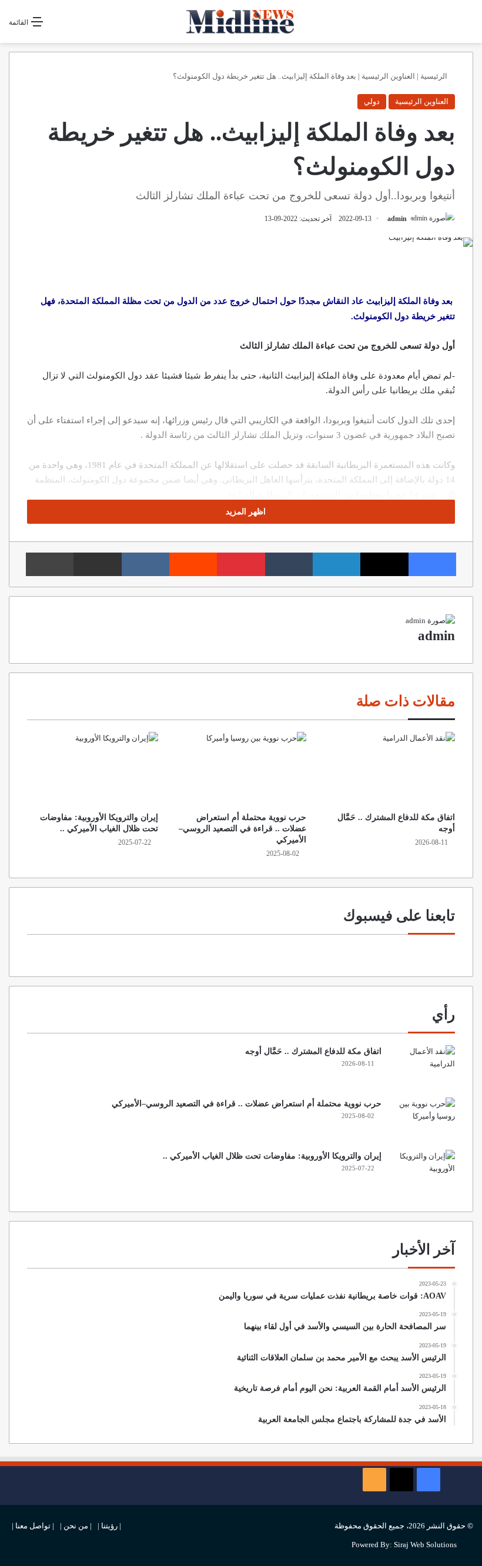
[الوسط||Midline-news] (241, 21)
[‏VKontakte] (145, 564)
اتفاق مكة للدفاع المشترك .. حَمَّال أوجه (313, 1051)
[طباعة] (49, 564)
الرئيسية (434, 76)
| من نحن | (76, 1525)
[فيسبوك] (432, 564)
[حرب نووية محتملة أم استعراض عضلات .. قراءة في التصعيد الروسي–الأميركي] (241, 769)
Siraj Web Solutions (425, 1544)
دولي (372, 101)
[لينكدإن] (336, 564)
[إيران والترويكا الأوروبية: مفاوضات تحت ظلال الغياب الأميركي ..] (92, 769)
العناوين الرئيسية (388, 76)
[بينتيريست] (241, 564)
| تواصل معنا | (33, 1525)
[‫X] (384, 564)
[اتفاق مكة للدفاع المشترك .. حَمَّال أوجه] (389, 769)
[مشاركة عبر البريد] (97, 564)
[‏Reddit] (193, 564)
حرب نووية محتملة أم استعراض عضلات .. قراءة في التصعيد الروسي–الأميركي (242, 828)
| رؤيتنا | (109, 1525)
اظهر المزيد (244, 511)
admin (397, 219)
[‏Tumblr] (289, 564)
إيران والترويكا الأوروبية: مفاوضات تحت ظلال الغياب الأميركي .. (272, 1156)
